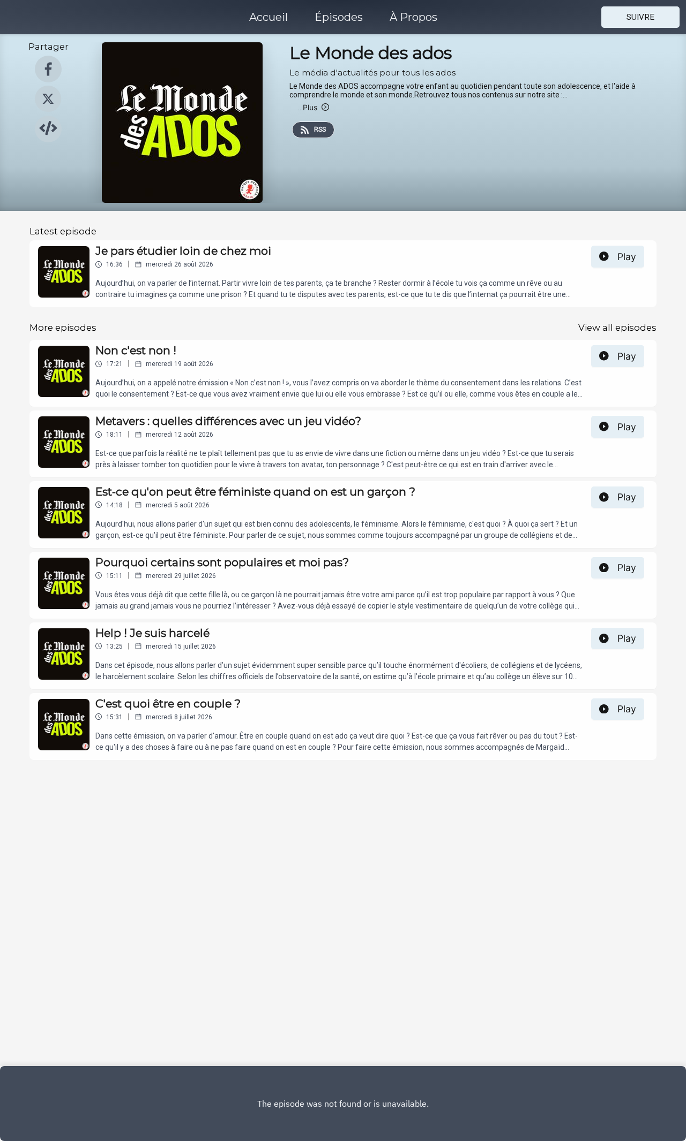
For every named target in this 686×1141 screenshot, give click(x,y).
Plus (307, 107)
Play (626, 256)
